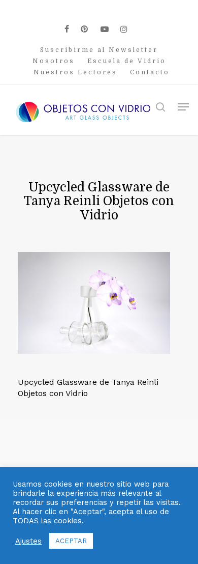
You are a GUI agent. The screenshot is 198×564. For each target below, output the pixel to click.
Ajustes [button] (28, 541)
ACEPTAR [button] (71, 541)
